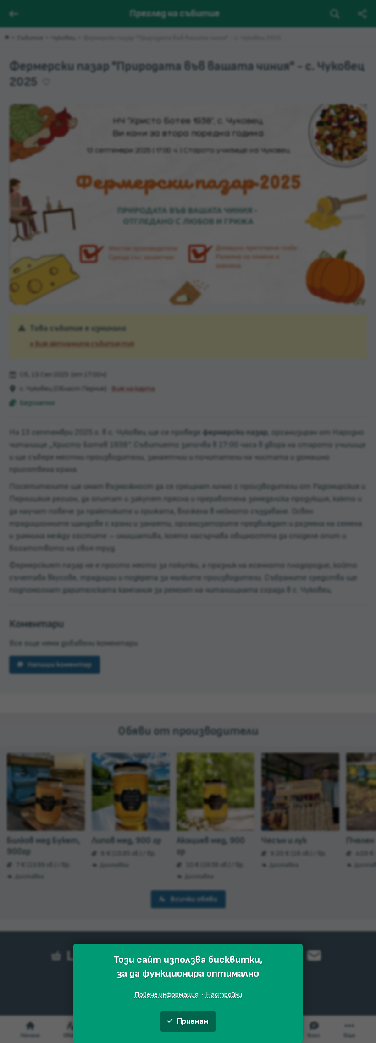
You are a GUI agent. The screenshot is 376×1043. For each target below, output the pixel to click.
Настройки (224, 994)
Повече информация (166, 994)
